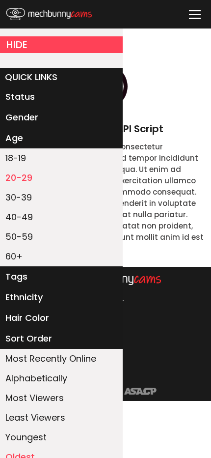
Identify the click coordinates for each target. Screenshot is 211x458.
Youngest (26, 437)
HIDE (16, 45)
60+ (14, 256)
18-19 (15, 158)
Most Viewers (34, 398)
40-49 (19, 217)
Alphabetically (36, 378)
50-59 (19, 236)
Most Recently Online (50, 358)
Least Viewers (35, 417)
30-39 (18, 197)
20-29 (18, 178)
